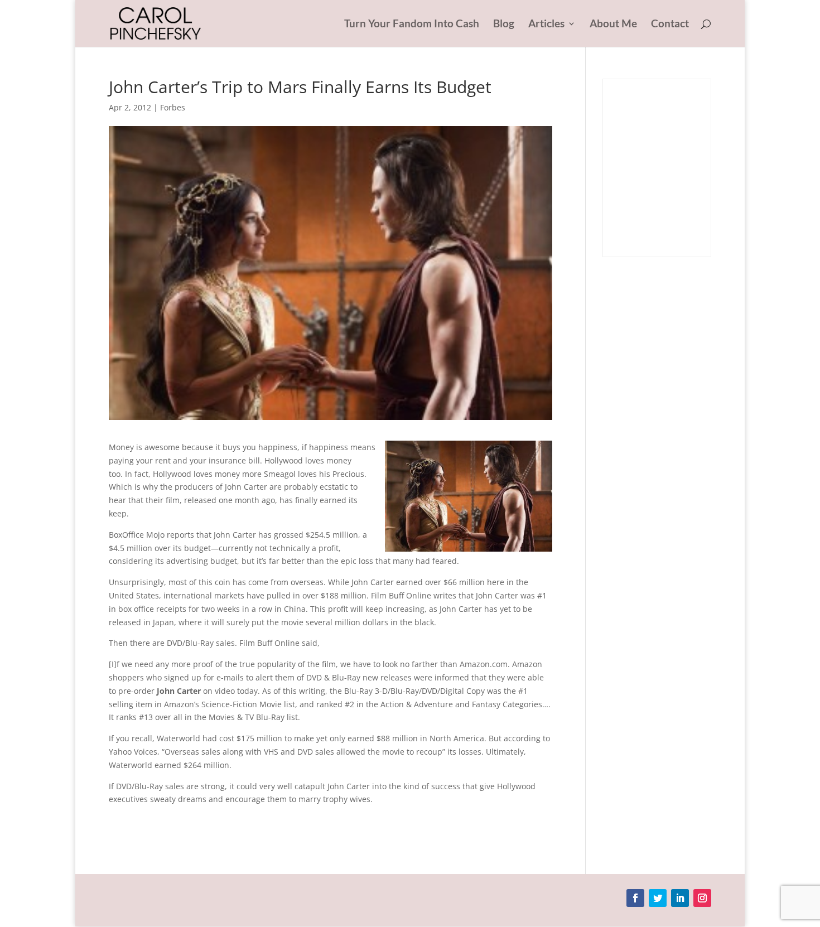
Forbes (172, 107)
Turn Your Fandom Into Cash (411, 25)
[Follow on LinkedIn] (680, 898)
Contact (670, 25)
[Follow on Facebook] (635, 898)
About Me (613, 25)
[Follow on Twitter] (658, 898)
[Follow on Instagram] (702, 898)
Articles (546, 25)
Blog (503, 25)
